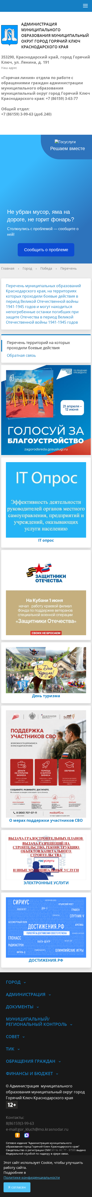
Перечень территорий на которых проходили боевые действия (38, 345)
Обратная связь (21, 355)
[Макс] (27, 1136)
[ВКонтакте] (9, 1136)
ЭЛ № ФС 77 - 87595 (63, 1150)
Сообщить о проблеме (46, 249)
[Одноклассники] (18, 1136)
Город (27, 268)
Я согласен (17, 1187)
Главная (7, 268)
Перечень (68, 268)
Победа (46, 268)
